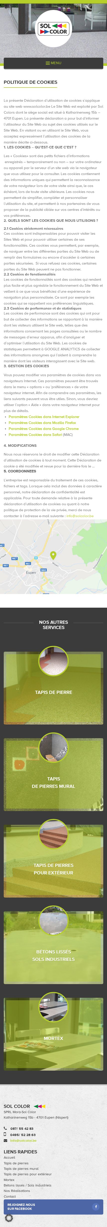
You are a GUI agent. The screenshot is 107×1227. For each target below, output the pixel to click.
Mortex (9, 1180)
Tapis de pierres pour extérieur (28, 1174)
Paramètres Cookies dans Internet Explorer (44, 417)
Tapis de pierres (16, 1163)
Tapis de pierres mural (21, 1169)
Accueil (9, 1157)
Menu (55, 63)
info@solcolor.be (80, 516)
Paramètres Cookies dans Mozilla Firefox (42, 423)
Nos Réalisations (17, 1191)
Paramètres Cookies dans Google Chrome (44, 429)
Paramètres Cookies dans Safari (36, 435)
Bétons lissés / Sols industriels (28, 1185)
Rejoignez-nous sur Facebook (21, 1207)
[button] (9, 1218)
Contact (10, 1196)
